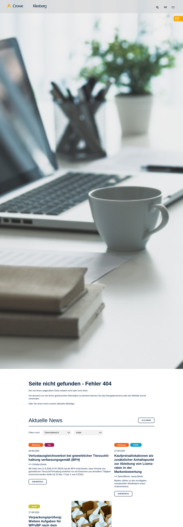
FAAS (135, 445)
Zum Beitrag (37, 482)
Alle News (146, 420)
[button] (157, 7)
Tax (49, 445)
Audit (34, 506)
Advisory (36, 445)
